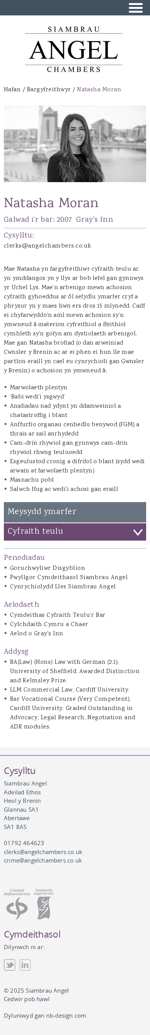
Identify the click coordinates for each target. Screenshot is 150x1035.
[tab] (75, 532)
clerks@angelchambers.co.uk (47, 246)
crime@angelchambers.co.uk (43, 860)
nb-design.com (66, 1015)
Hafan (12, 89)
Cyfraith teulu (35, 532)
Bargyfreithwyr (49, 89)
